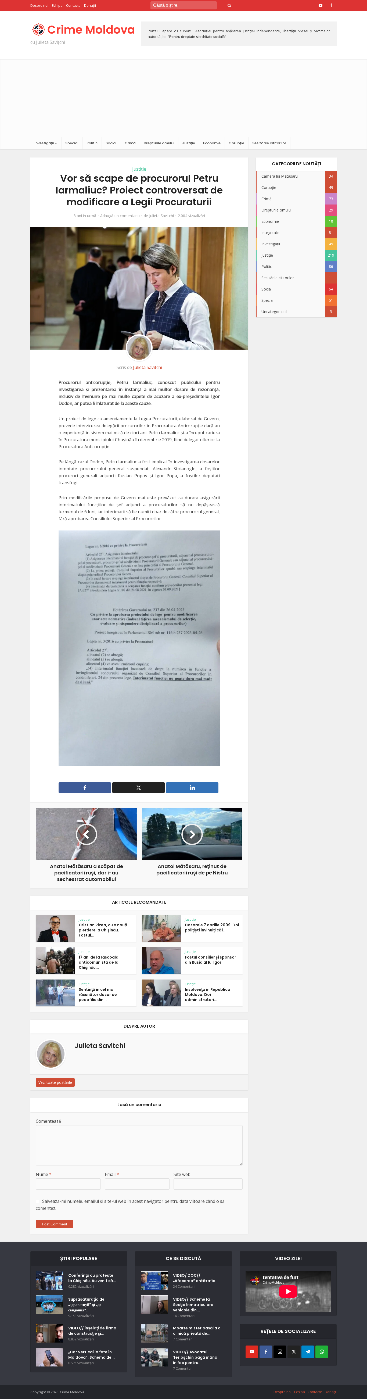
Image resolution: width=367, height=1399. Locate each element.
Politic (92, 143)
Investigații (44, 143)
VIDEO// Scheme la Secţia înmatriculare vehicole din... (193, 1305)
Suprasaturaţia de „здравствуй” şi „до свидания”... (86, 1305)
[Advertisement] (183, 96)
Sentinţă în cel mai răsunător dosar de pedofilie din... (98, 994)
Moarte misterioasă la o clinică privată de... (197, 1330)
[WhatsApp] (321, 1352)
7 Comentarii (183, 1339)
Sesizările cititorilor (269, 143)
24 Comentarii (184, 1286)
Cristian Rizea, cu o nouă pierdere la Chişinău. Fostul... (103, 930)
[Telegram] (307, 1352)
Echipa (57, 5)
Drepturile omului (159, 143)
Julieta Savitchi (161, 215)
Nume (44, 1174)
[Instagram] (280, 1352)
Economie (212, 143)
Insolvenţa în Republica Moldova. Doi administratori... (207, 994)
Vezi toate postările (55, 1082)
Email (112, 1174)
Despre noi (39, 5)
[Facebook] (266, 1352)
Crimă (130, 143)
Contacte (73, 5)
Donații (90, 5)
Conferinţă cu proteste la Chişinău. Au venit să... (92, 1278)
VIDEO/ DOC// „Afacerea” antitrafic (194, 1278)
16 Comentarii (184, 1316)
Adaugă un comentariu (120, 215)
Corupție (236, 143)
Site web (182, 1174)
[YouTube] (252, 1352)
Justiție (188, 143)
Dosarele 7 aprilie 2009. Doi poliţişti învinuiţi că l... (212, 927)
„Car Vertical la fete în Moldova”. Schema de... (91, 1354)
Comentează (48, 1121)
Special (71, 143)
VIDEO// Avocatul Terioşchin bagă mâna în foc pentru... (195, 1357)
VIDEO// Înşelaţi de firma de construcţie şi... (92, 1330)
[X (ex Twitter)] (293, 1352)
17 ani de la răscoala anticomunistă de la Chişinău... (98, 962)
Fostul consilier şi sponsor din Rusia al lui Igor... (210, 960)
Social (111, 143)
